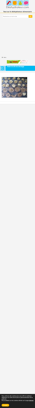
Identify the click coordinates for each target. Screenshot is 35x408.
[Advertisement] (17, 36)
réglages (31, 400)
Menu (5, 57)
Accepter (5, 405)
